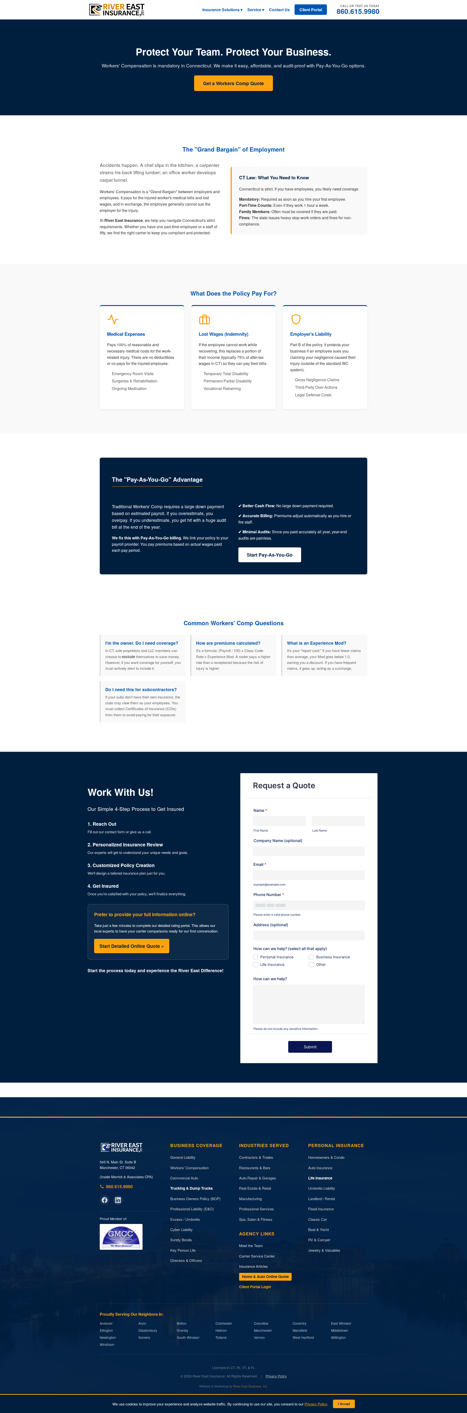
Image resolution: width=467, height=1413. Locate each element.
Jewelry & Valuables (324, 1250)
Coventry (299, 1323)
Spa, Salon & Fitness (255, 1219)
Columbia (261, 1323)
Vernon (259, 1337)
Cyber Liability (181, 1229)
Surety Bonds (181, 1239)
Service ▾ (255, 9)
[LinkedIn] (118, 1200)
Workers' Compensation (189, 1167)
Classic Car (317, 1219)
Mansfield (300, 1330)
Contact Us (279, 9)
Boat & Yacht (318, 1229)
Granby (182, 1330)
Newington (108, 1337)
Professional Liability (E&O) (192, 1208)
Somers (144, 1337)
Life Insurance (320, 1178)
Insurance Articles (253, 1266)
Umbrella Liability (321, 1188)
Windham (107, 1344)
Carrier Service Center (257, 1256)
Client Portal (310, 9)
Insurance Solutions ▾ (222, 9)
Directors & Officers (186, 1260)
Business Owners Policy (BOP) (195, 1198)
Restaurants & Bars (254, 1167)
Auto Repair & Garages (257, 1177)
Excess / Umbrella (185, 1219)
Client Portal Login (255, 1286)
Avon (142, 1323)
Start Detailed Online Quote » (131, 945)
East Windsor (341, 1323)
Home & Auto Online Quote (265, 1276)
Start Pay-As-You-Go (270, 554)
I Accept (344, 1404)
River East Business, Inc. (250, 1386)
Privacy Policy (276, 1376)
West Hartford (303, 1337)
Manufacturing (250, 1198)
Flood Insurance (321, 1208)
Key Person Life (183, 1250)
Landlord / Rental (321, 1198)
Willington (338, 1337)
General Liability (183, 1157)
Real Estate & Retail (255, 1188)
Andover (106, 1323)
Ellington (106, 1330)
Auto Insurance (320, 1167)
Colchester (224, 1323)
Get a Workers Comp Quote (233, 83)
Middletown (339, 1330)
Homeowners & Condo (326, 1157)
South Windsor (188, 1337)
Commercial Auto (184, 1177)
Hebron (221, 1330)
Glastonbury (147, 1330)
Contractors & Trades (256, 1157)
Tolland (221, 1337)
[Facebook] (104, 1200)
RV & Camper (319, 1239)
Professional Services (256, 1208)
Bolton (182, 1323)
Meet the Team (251, 1245)
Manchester (263, 1330)
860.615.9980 (358, 11)
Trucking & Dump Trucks (191, 1188)
